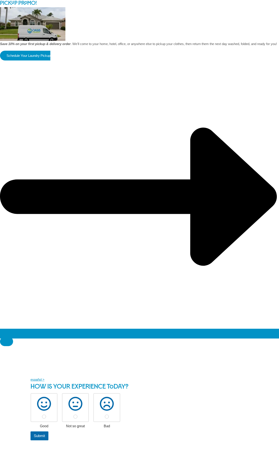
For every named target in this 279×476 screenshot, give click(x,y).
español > (37, 379)
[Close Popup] (6, 341)
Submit (39, 436)
